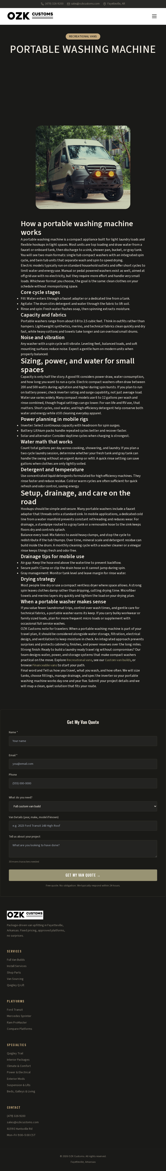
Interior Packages (18, 1060)
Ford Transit (15, 1010)
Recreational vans (79, 660)
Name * (13, 732)
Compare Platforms (19, 1029)
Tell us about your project (24, 837)
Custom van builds (118, 660)
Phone (13, 775)
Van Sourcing (15, 979)
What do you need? (20, 797)
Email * (13, 755)
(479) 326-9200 (54, 4)
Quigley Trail (15, 1053)
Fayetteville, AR (116, 4)
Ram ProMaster (17, 1022)
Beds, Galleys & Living (21, 1091)
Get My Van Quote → (82, 875)
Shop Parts (14, 972)
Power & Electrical (18, 1072)
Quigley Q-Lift (15, 985)
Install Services (17, 966)
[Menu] (154, 16)
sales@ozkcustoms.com (85, 4)
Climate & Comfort (19, 1066)
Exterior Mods (16, 1079)
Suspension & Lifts (18, 1085)
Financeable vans (44, 665)
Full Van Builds (16, 960)
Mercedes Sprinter (19, 1016)
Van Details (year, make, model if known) (34, 817)
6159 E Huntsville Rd (19, 1129)
